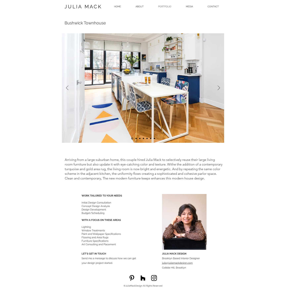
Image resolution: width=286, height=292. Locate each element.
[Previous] (67, 88)
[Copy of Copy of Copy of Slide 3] (143, 138)
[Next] (219, 88)
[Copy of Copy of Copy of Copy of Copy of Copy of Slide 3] (154, 138)
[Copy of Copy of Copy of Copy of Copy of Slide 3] (150, 138)
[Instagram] (154, 278)
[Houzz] (143, 278)
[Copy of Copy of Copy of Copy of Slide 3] (147, 138)
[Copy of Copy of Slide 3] (139, 138)
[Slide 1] (132, 138)
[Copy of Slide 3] (136, 138)
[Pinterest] (132, 278)
